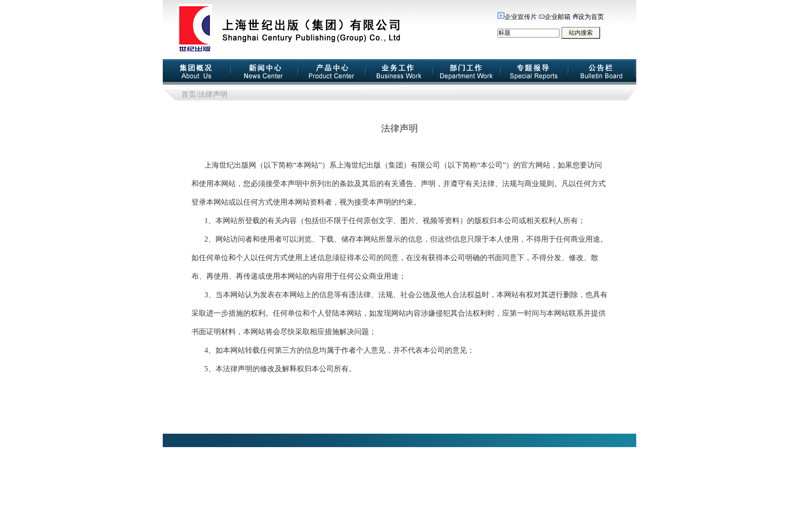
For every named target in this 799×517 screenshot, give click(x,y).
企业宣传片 (520, 16)
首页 (188, 94)
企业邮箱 (558, 16)
